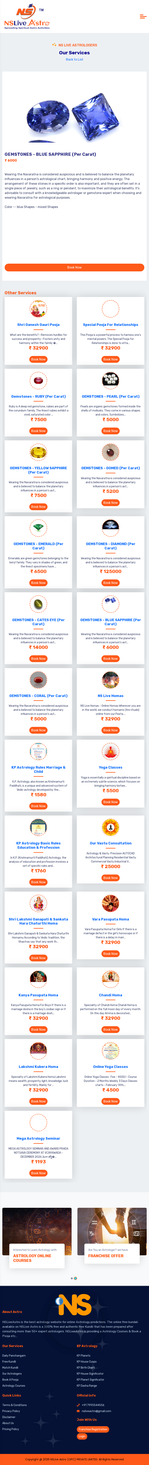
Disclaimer (8, 1417)
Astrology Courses (13, 1385)
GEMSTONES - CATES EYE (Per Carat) (38, 622)
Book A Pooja (10, 1379)
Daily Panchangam (14, 1355)
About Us (8, 1423)
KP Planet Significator (90, 1379)
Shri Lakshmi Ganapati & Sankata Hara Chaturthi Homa (38, 921)
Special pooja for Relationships (110, 325)
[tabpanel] (112, 1236)
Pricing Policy (10, 1429)
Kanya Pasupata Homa (38, 995)
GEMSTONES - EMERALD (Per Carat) (38, 546)
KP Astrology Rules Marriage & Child (38, 769)
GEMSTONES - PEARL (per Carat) (110, 396)
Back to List (74, 59)
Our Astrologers (12, 1373)
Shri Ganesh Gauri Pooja (38, 325)
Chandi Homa (110, 995)
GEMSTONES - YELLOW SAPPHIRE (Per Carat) (38, 470)
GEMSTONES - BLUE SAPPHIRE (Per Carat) (110, 622)
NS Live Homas (111, 696)
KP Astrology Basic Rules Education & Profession (38, 845)
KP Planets (83, 1355)
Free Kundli (9, 1361)
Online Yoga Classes (110, 1067)
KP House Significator (90, 1373)
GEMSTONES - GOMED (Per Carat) (110, 468)
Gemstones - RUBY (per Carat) (38, 396)
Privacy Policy (11, 1411)
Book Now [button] (74, 267)
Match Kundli (10, 1367)
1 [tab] (72, 1278)
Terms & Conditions (14, 1405)
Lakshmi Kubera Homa (38, 1067)
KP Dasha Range (87, 1385)
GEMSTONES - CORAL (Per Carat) (38, 696)
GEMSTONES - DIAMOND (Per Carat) (110, 546)
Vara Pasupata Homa (110, 919)
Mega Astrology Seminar (38, 1138)
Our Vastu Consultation (111, 843)
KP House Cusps (87, 1361)
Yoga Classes (110, 767)
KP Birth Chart (86, 1367)
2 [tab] (75, 1278)
